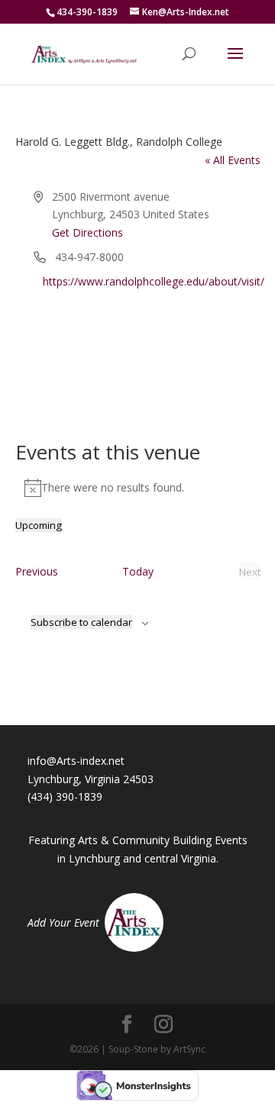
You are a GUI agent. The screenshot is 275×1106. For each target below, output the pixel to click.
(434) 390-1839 (65, 796)
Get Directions (87, 232)
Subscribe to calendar (81, 622)
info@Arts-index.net (76, 760)
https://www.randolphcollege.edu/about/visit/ (153, 281)
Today (138, 571)
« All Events (232, 160)
